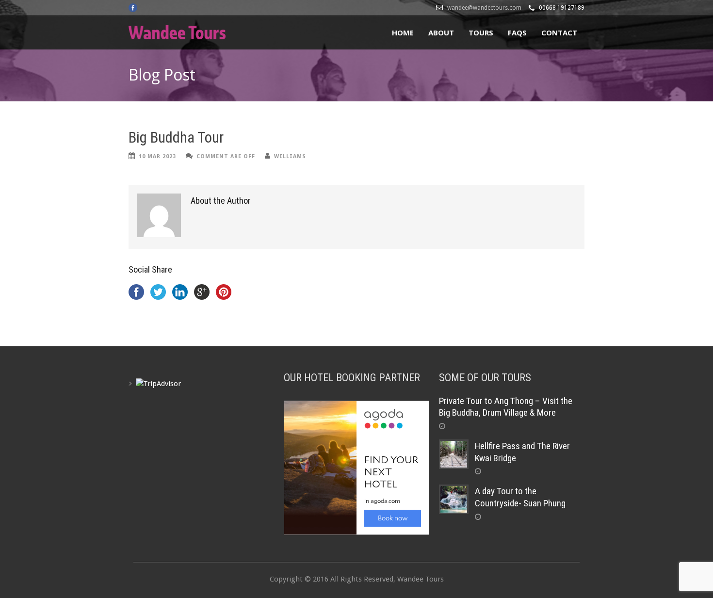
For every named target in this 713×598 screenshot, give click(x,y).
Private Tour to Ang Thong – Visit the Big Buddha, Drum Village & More (505, 407)
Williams (290, 156)
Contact (559, 32)
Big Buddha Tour (176, 137)
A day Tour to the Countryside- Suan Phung (520, 497)
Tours (481, 32)
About (441, 32)
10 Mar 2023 (157, 156)
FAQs (517, 32)
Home (403, 32)
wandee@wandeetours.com (484, 7)
